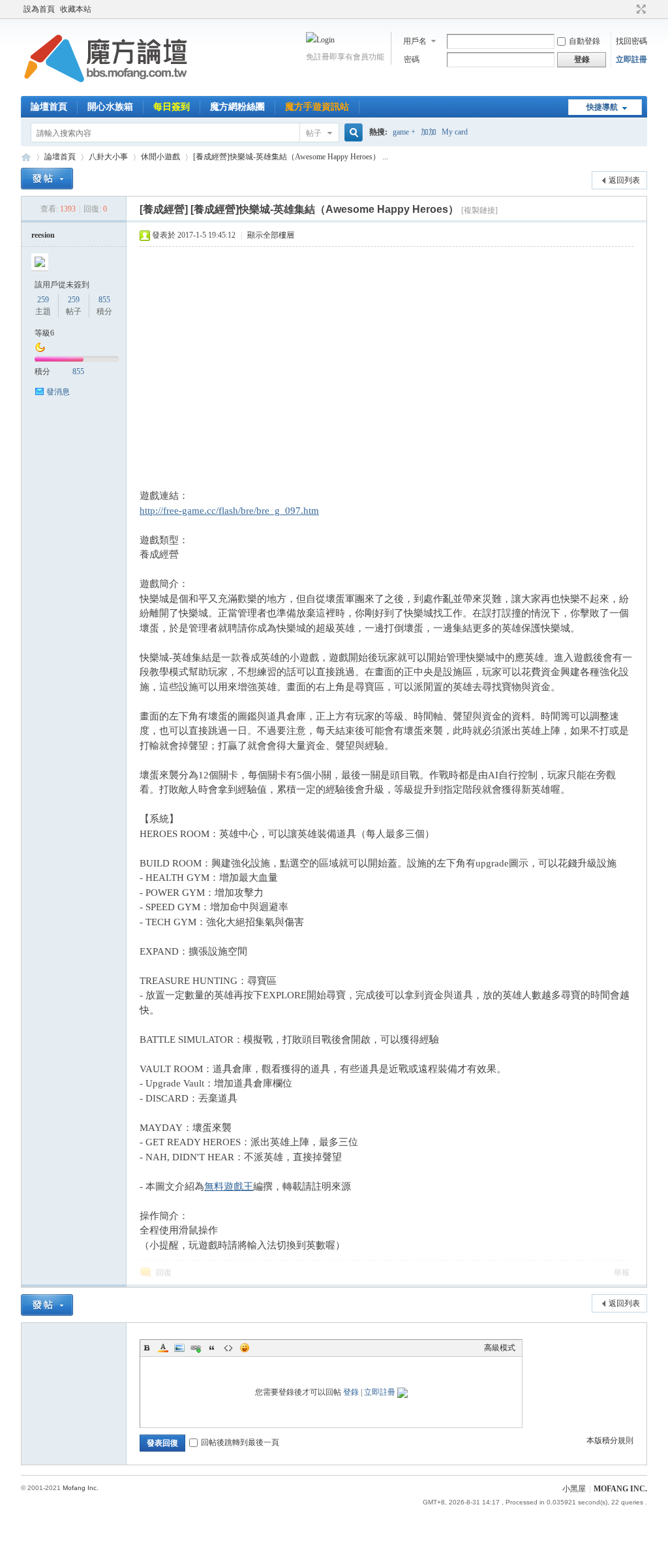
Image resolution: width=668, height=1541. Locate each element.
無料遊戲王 (228, 1186)
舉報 (622, 1272)
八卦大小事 (108, 156)
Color (163, 1347)
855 (104, 299)
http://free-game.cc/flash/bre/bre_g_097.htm (229, 510)
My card (455, 131)
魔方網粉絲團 (237, 107)
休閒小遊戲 (160, 156)
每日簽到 (171, 107)
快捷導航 (602, 107)
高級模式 (499, 1347)
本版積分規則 (609, 1440)
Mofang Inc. (81, 1487)
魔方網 (26, 157)
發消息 (58, 391)
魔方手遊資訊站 (317, 107)
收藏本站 (75, 9)
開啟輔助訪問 (629, 9)
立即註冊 (631, 59)
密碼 (411, 59)
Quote (212, 1347)
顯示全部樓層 (270, 235)
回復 (164, 1272)
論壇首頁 (49, 107)
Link (195, 1347)
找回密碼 (631, 41)
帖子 (314, 133)
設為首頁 (39, 9)
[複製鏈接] (479, 210)
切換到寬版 (639, 9)
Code (228, 1347)
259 (43, 299)
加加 (428, 131)
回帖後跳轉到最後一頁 (240, 1442)
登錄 (351, 1392)
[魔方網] (105, 88)
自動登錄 (584, 41)
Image (179, 1347)
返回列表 (624, 180)
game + (404, 131)
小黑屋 (574, 1488)
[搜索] (351, 132)
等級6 (44, 333)
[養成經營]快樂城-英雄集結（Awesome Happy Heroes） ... (290, 156)
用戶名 (415, 41)
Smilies (244, 1347)
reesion (43, 235)
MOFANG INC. (620, 1488)
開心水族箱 (110, 107)
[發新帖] (47, 178)
